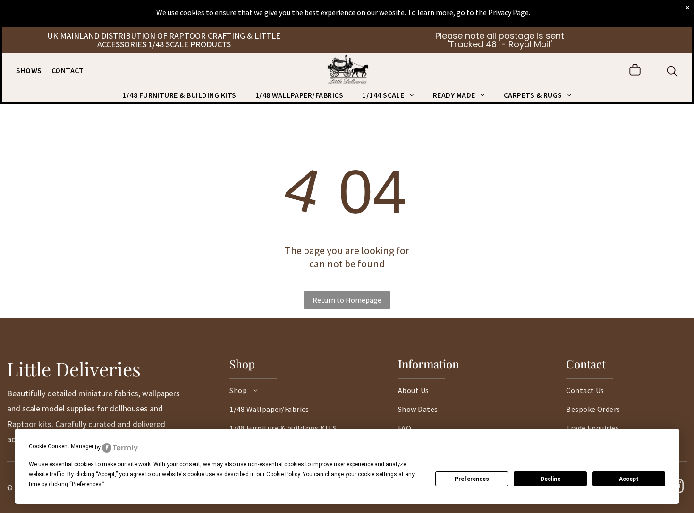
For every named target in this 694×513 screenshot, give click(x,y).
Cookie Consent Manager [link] (61, 446)
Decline (550, 479)
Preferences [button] (87, 484)
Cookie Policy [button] (283, 474)
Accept (629, 479)
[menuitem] (33, 70)
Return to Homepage (347, 300)
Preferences (472, 479)
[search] (672, 72)
